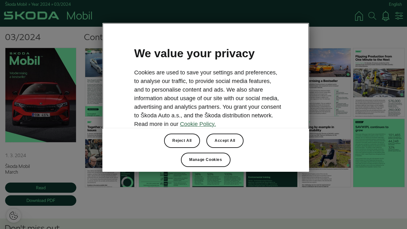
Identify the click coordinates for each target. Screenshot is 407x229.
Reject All (182, 140)
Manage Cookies (205, 159)
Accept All (225, 140)
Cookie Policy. (198, 124)
